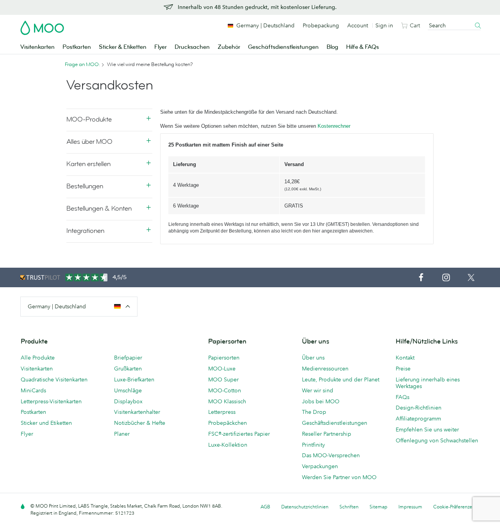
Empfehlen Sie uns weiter (427, 429)
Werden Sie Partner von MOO (339, 477)
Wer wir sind (317, 390)
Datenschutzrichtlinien (305, 507)
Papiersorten (223, 357)
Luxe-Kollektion (227, 444)
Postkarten (76, 47)
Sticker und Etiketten (46, 422)
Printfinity (313, 444)
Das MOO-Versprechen (331, 455)
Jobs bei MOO (320, 401)
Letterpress (222, 411)
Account (357, 25)
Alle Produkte (38, 357)
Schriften (349, 507)
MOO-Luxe (222, 368)
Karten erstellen (88, 163)
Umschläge (128, 390)
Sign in (384, 25)
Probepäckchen (227, 422)
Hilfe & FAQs (362, 47)
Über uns (313, 357)
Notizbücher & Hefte (139, 422)
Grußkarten (128, 368)
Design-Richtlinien (418, 407)
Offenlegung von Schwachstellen (437, 440)
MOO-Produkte (89, 119)
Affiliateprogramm (418, 418)
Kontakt (405, 357)
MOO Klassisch (227, 401)
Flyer (160, 47)
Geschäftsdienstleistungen (283, 47)
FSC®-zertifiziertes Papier (239, 433)
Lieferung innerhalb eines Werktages (428, 383)
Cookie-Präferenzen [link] (454, 507)
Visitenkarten (37, 47)
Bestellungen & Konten (99, 208)
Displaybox (128, 401)
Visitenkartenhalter (137, 411)
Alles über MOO (89, 141)
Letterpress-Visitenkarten (51, 401)
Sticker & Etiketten (122, 47)
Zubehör (229, 47)
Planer (122, 433)
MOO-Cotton (224, 390)
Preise (403, 368)
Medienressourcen (325, 368)
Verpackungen (320, 466)
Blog (332, 47)
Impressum (410, 507)
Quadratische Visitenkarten (54, 379)
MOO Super (223, 379)
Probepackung (321, 25)
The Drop (314, 411)
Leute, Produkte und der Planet (340, 379)
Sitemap (379, 507)
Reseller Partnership (326, 433)
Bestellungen (84, 186)
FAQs (402, 397)
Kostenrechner (334, 126)
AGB (265, 507)
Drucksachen (192, 47)
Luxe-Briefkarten (134, 379)
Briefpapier (128, 357)
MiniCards (33, 390)
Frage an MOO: (82, 64)
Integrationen (85, 230)
